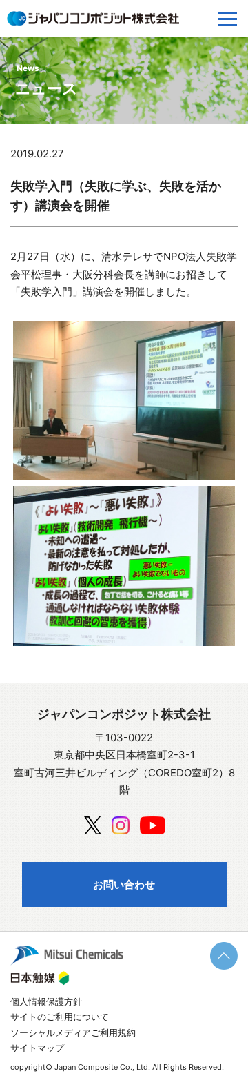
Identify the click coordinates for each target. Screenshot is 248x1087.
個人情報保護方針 (46, 1001)
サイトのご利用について (59, 1016)
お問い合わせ (124, 884)
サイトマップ (37, 1047)
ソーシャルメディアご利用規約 (73, 1032)
